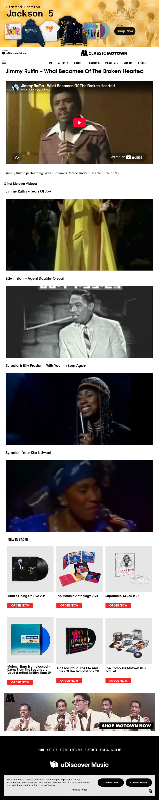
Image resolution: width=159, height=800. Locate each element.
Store (64, 749)
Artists (52, 749)
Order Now (20, 605)
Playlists (91, 749)
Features (76, 749)
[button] (30, 577)
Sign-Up (116, 749)
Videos (104, 749)
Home (41, 749)
